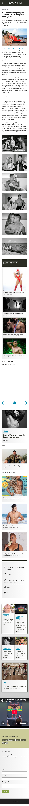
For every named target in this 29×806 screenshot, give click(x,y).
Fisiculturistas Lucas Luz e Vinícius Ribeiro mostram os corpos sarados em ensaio (14, 437)
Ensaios (6, 263)
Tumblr (18, 742)
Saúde (5, 685)
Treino (18, 650)
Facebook (4, 742)
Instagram (11, 742)
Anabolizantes (7, 650)
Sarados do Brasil (8, 431)
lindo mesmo (11, 595)
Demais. (9, 577)
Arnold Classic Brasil (19, 619)
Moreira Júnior (13, 263)
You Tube (4, 745)
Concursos (6, 618)
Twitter (23, 742)
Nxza (8, 589)
